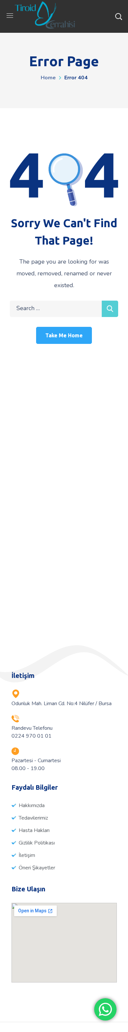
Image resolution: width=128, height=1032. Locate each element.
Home (48, 77)
